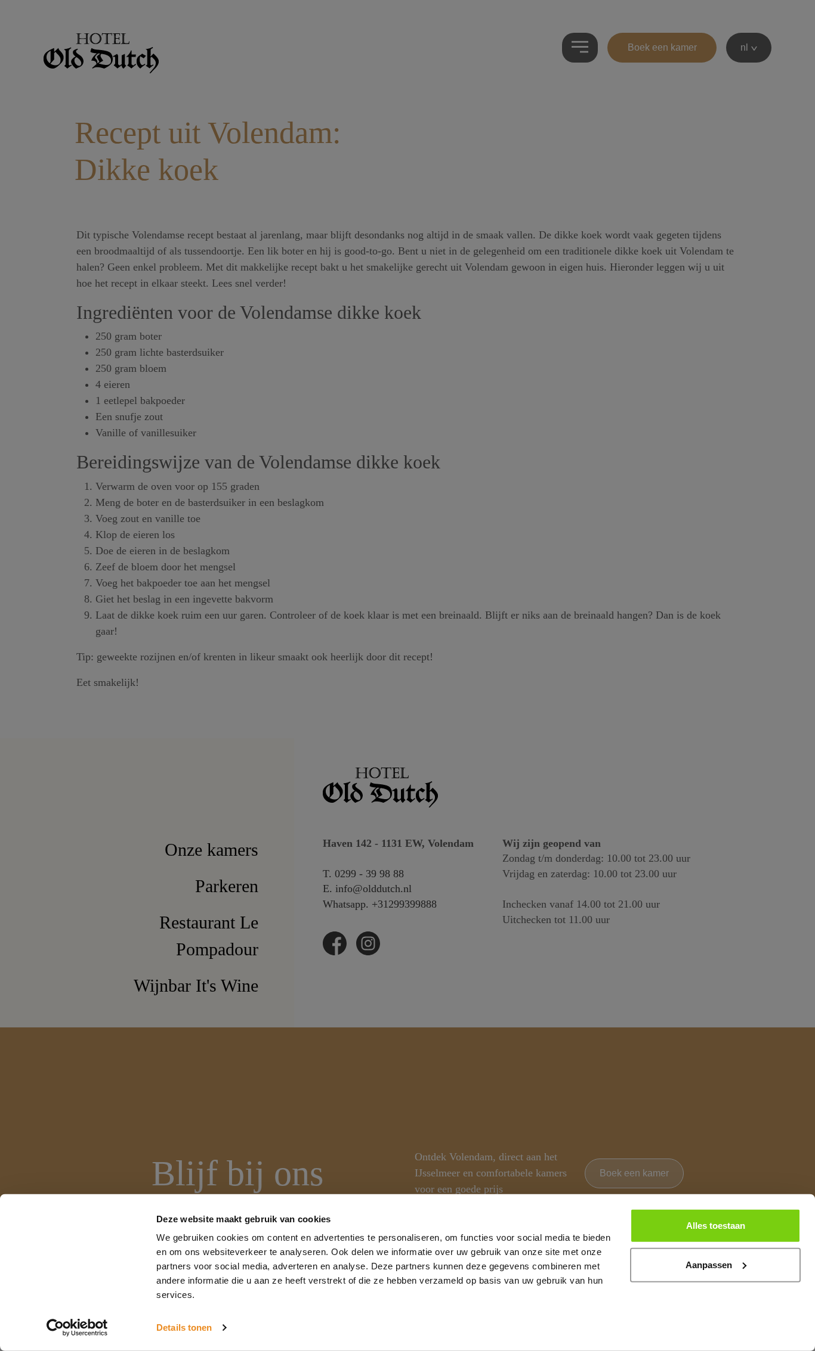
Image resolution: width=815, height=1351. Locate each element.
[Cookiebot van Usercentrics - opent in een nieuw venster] (77, 1328)
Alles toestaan (715, 1225)
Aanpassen (709, 1264)
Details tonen (184, 1327)
